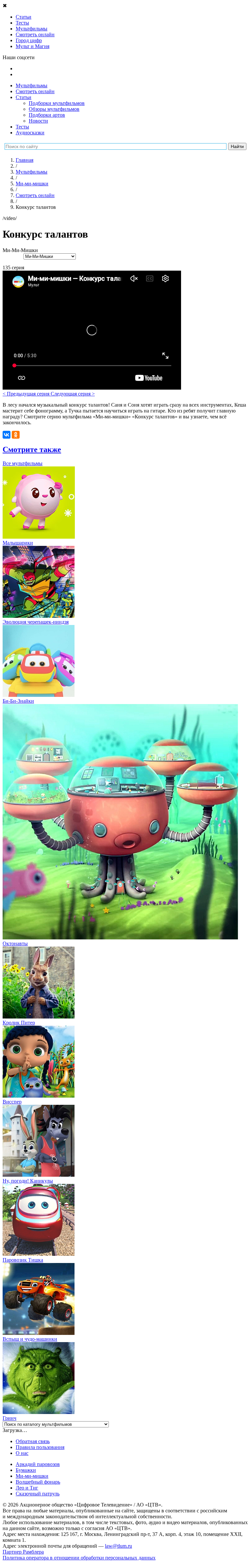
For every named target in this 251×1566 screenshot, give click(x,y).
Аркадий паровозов (38, 1464)
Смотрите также (32, 449)
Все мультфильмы (22, 463)
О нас (22, 1453)
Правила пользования (40, 1447)
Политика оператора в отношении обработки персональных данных (79, 1557)
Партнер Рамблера (23, 1552)
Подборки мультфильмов (57, 103)
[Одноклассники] (16, 435)
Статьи (23, 97)
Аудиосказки (30, 132)
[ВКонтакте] (6, 435)
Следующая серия (73, 393)
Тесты (22, 126)
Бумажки (26, 1470)
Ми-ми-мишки (32, 1476)
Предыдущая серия (27, 393)
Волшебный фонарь (38, 1482)
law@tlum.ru (118, 1546)
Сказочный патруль (37, 1493)
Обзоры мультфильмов (54, 109)
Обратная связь (33, 1441)
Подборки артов (47, 115)
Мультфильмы (31, 85)
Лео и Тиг (27, 1487)
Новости (38, 121)
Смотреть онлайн (35, 91)
